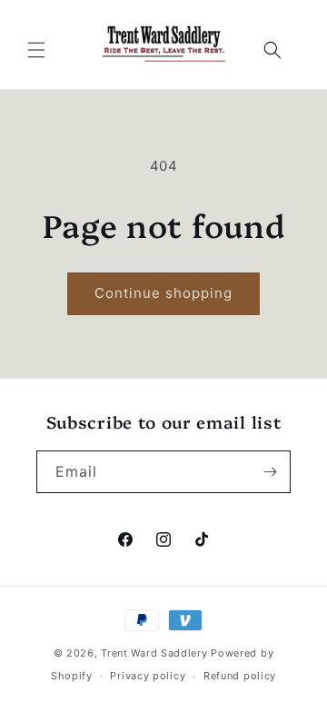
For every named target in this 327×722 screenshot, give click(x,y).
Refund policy (239, 675)
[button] (36, 50)
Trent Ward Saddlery (156, 653)
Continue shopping (163, 293)
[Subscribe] (270, 471)
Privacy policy (147, 675)
